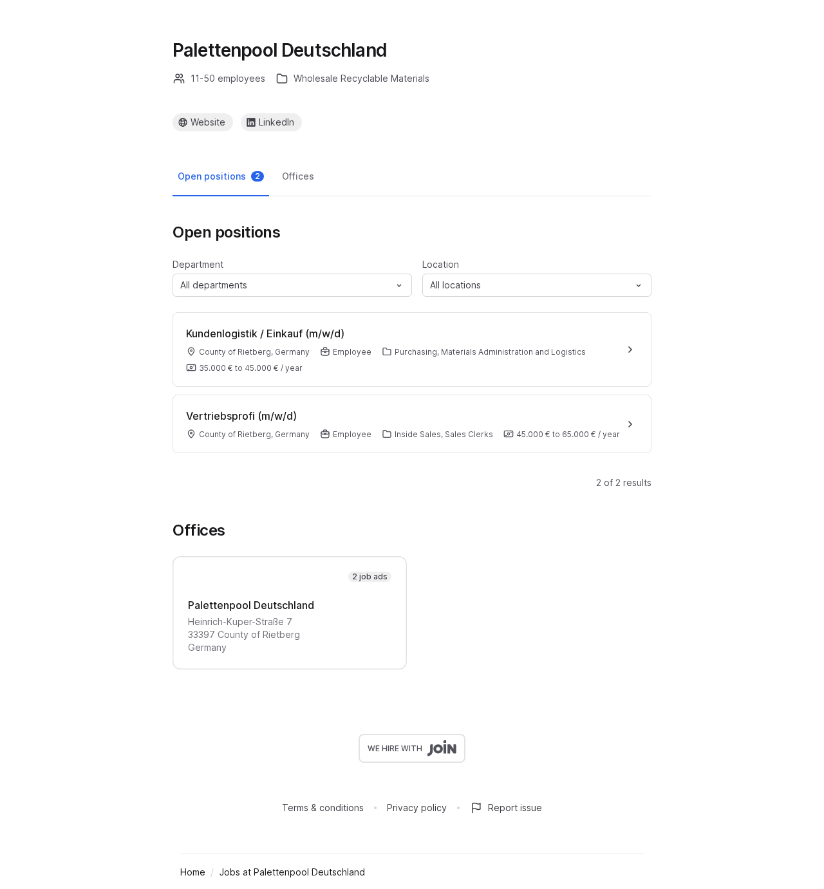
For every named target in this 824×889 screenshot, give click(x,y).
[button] (292, 285)
